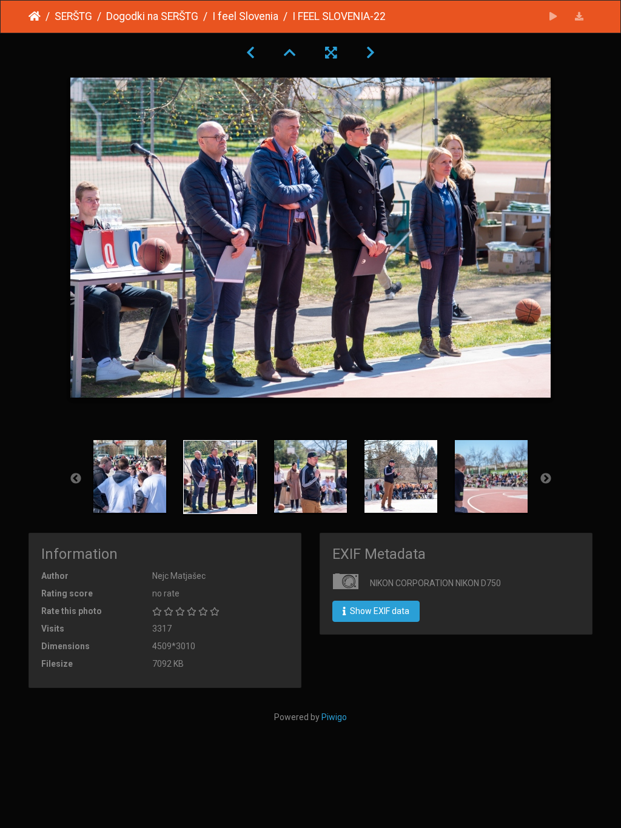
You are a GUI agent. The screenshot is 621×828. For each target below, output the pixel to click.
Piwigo (334, 717)
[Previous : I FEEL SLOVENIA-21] (250, 53)
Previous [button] (76, 479)
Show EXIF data (378, 611)
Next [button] (546, 479)
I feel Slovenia (245, 16)
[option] (130, 476)
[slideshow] (553, 16)
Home (35, 16)
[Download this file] (579, 16)
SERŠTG (73, 16)
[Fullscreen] (331, 53)
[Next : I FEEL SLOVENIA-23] (370, 53)
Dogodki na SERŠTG (152, 16)
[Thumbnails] (289, 53)
